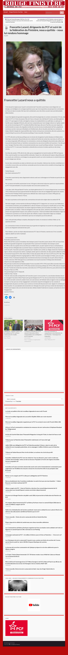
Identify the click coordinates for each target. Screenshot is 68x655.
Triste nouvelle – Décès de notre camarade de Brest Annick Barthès (26, 517)
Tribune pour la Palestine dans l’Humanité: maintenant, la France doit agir (27, 440)
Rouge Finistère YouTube (16, 12)
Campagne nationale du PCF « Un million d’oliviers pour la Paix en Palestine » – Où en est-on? (33, 535)
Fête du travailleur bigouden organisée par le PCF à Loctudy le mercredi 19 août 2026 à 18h (33, 422)
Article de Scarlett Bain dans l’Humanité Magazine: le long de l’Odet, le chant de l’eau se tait (33, 434)
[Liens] (16, 628)
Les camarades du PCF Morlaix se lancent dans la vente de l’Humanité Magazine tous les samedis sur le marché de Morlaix (49, 21)
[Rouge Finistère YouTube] (34, 605)
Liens (25, 12)
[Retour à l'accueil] (34, 5)
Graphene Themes (15, 644)
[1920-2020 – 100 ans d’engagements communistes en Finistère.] (17, 585)
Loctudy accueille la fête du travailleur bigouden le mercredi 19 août (26, 411)
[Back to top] (64, 651)
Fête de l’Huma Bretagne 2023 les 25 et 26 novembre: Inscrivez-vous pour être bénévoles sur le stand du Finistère (19, 21)
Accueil (6, 12)
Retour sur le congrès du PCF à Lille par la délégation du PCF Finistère (26, 475)
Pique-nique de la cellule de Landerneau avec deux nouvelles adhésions (27, 522)
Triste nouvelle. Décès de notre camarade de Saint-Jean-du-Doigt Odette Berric (30, 569)
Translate (18, 401)
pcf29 (6, 35)
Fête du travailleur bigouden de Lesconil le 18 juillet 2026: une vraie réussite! (28, 416)
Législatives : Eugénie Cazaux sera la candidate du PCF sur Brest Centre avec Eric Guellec (13, 333)
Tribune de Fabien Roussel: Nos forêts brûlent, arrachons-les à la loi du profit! (29, 452)
